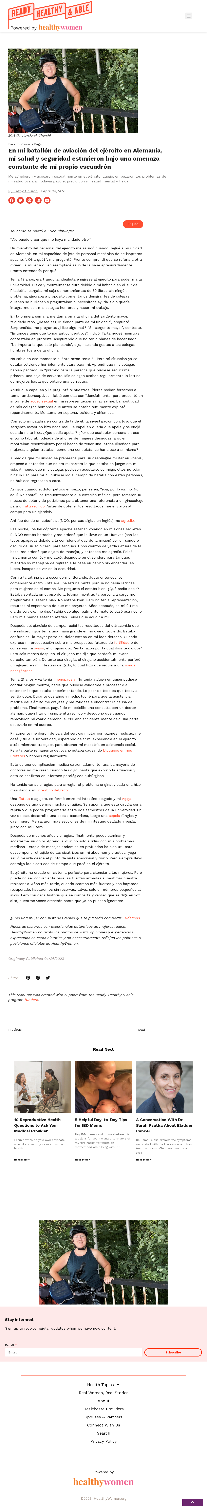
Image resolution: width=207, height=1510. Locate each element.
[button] (188, 16)
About (104, 1400)
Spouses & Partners (104, 1417)
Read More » (22, 1159)
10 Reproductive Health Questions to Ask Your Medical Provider (37, 1125)
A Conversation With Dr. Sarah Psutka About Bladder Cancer (164, 1125)
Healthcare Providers (103, 1408)
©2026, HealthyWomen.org (103, 1498)
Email (10, 1345)
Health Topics (100, 1384)
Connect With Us (103, 1425)
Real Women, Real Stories (103, 1392)
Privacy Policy (103, 1441)
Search (103, 1433)
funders (31, 999)
